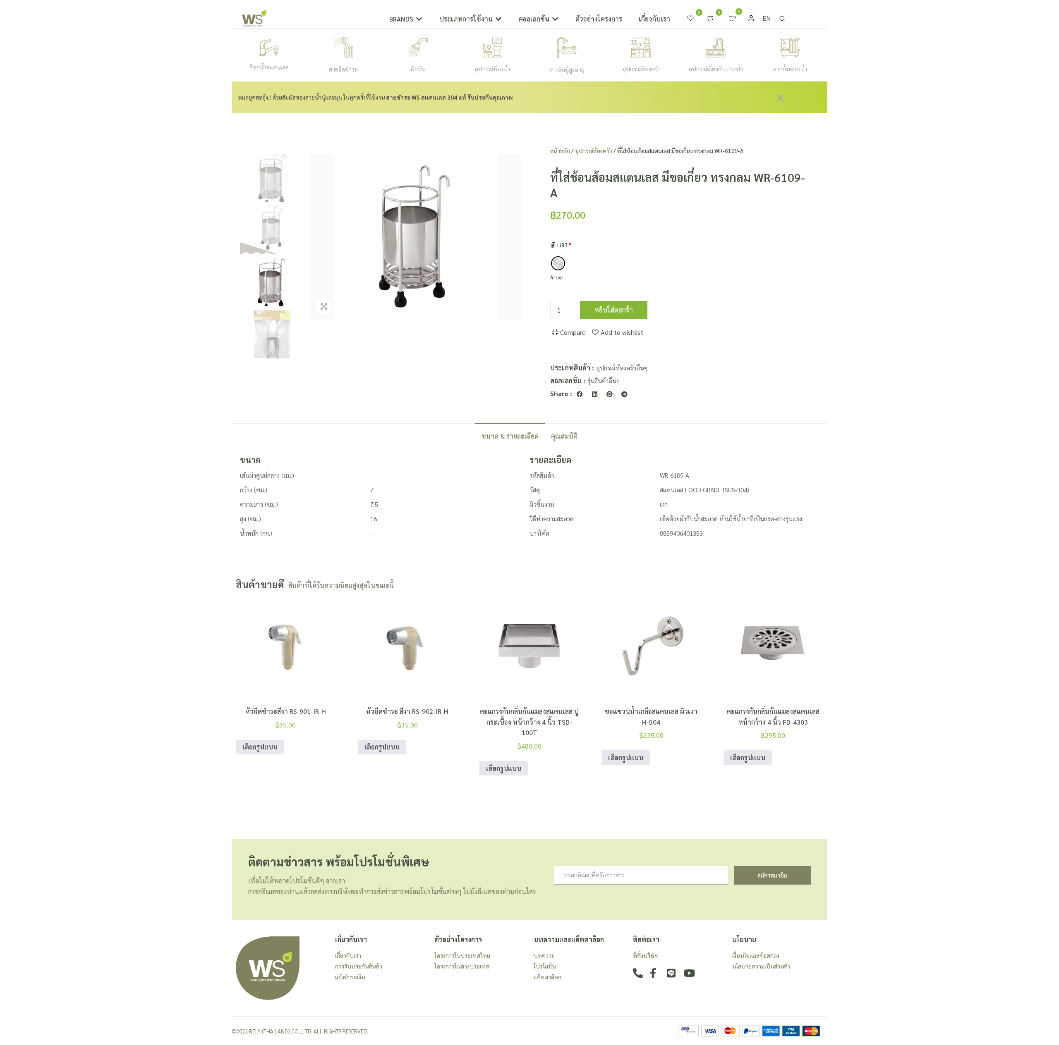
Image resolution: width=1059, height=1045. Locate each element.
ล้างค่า (556, 277)
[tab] (510, 435)
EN (766, 18)
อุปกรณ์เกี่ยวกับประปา (715, 68)
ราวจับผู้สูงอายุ (567, 69)
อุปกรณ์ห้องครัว (641, 68)
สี (553, 245)
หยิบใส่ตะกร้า (613, 309)
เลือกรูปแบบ (260, 746)
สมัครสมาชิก (772, 875)
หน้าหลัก (560, 150)
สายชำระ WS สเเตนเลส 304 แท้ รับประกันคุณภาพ (449, 97)
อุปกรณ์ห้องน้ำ (492, 68)
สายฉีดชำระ (343, 69)
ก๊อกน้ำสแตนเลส (269, 67)
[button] (406, 19)
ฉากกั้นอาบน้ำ (790, 68)
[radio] (558, 263)
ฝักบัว (418, 68)
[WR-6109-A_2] (415, 237)
